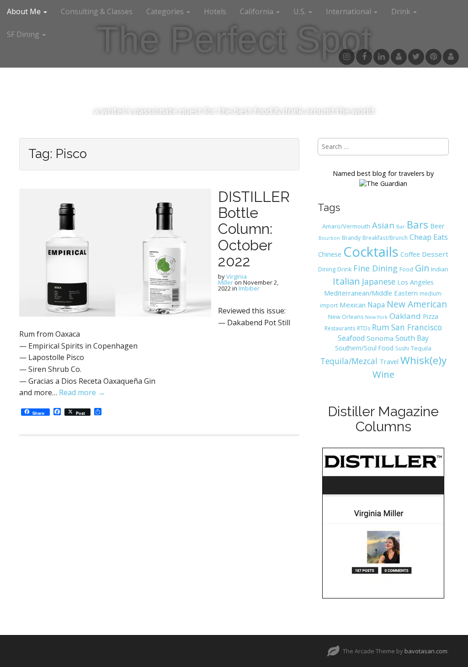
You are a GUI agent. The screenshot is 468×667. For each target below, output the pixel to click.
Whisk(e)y (423, 360)
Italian (346, 281)
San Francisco (416, 327)
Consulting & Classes (97, 11)
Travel (389, 361)
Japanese (378, 281)
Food (406, 269)
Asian (383, 225)
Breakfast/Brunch (385, 237)
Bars (417, 224)
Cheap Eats (429, 237)
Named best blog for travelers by (383, 173)
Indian (439, 269)
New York (376, 317)
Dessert (435, 254)
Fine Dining (375, 268)
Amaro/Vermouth (346, 226)
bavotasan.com (425, 651)
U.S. (300, 11)
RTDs (363, 328)
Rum (380, 327)
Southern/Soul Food (364, 348)
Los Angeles (415, 282)
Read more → (82, 392)
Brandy (351, 238)
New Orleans (345, 317)
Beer (437, 225)
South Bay (412, 338)
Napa (376, 305)
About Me (25, 11)
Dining (326, 269)
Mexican (353, 304)
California (257, 11)
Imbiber (249, 288)
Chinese (329, 254)
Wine (383, 374)
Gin (422, 268)
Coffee (410, 254)
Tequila (421, 348)
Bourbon (329, 238)
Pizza (430, 316)
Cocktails (371, 252)
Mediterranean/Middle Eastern (371, 292)
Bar (400, 226)
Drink (344, 269)
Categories (166, 11)
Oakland (405, 316)
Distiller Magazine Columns (383, 418)
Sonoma (380, 338)
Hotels (215, 11)
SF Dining (24, 34)
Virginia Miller (232, 279)
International (349, 11)
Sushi (402, 348)
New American (417, 304)
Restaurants (339, 328)
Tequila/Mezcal (349, 360)
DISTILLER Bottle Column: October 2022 (254, 229)
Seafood (351, 338)
